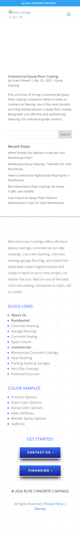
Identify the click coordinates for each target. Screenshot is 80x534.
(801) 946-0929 (47, 3)
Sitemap (40, 509)
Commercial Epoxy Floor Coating (33, 76)
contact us (39, 452)
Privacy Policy (53, 504)
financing (39, 470)
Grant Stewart (21, 80)
